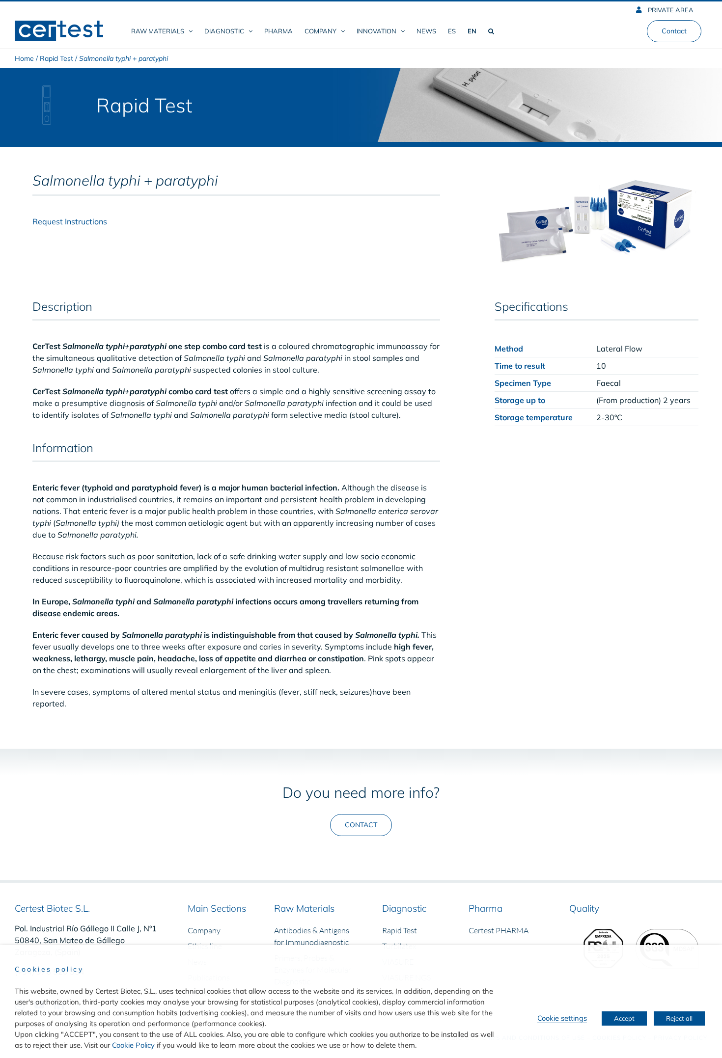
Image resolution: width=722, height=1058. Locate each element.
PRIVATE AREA (670, 10)
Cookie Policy (133, 1045)
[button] (491, 31)
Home (24, 58)
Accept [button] (624, 1018)
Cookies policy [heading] (49, 969)
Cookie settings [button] (562, 1018)
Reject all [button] (679, 1018)
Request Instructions (69, 221)
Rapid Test (56, 58)
